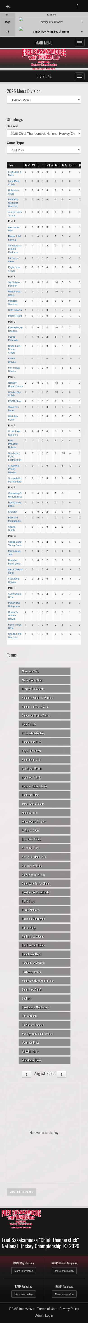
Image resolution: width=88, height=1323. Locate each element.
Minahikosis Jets (30, 848)
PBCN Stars (14, 401)
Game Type (15, 142)
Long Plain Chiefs (13, 182)
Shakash (12, 511)
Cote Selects (15, 310)
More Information (23, 1270)
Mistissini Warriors (12, 302)
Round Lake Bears (32, 954)
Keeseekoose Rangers (15, 329)
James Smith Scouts (15, 213)
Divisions (44, 76)
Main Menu (44, 43)
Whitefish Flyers (13, 417)
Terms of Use (46, 1308)
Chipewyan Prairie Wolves (14, 469)
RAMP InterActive (21, 1308)
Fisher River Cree (31, 759)
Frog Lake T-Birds (31, 777)
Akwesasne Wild (30, 671)
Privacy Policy (69, 1308)
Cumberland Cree (31, 742)
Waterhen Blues (13, 408)
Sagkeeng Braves (13, 580)
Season (12, 126)
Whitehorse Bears (14, 293)
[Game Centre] (44, 28)
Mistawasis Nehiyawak (14, 604)
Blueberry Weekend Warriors (13, 203)
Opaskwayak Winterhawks (15, 494)
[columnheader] (15, 165)
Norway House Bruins (15, 384)
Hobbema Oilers (13, 191)
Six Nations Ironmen (14, 284)
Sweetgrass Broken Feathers (14, 249)
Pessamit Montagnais (14, 519)
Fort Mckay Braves (14, 369)
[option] (44, 24)
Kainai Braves (12, 360)
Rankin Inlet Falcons (14, 238)
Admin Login (44, 1315)
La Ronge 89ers (13, 259)
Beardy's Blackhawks (14, 561)
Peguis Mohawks (13, 338)
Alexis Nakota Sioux (32, 680)
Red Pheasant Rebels (13, 444)
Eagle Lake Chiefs (14, 268)
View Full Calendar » (21, 1191)
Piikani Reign (15, 315)
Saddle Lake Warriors (14, 635)
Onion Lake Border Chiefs (14, 349)
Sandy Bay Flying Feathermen (38, 980)
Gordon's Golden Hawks (13, 615)
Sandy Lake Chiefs (14, 393)
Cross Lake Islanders (14, 432)
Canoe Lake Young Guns (14, 543)
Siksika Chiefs (11, 528)
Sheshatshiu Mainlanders (14, 479)
